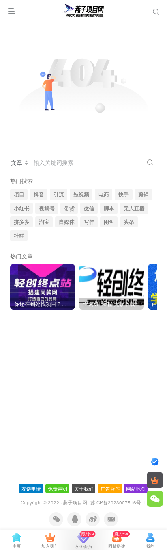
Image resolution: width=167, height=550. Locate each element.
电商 (103, 194)
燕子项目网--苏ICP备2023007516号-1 (104, 502)
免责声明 (57, 488)
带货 (69, 208)
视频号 (47, 208)
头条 (129, 221)
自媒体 (67, 221)
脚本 (109, 208)
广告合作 (110, 488)
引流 (59, 194)
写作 (89, 221)
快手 (123, 194)
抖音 (39, 194)
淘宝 (44, 221)
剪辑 (143, 194)
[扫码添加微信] (155, 499)
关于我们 (84, 488)
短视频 (81, 194)
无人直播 (134, 208)
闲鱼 (109, 221)
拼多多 (22, 221)
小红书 (22, 208)
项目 (19, 194)
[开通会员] (155, 480)
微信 (89, 208)
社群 (19, 235)
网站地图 (136, 488)
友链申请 (31, 488)
